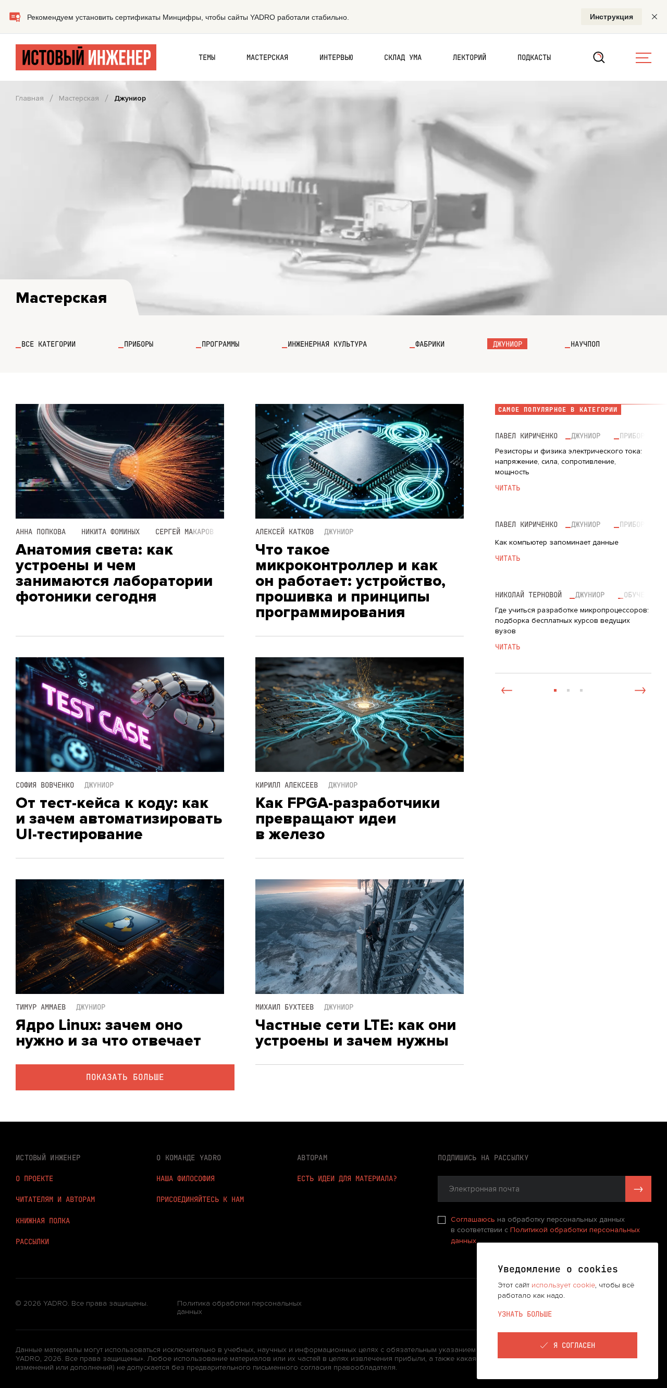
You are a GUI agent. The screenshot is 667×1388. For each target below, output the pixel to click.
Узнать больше (525, 1314)
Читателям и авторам (55, 1199)
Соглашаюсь (474, 1219)
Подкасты (534, 57)
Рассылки (32, 1241)
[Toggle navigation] (643, 57)
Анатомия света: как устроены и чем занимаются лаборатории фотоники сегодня (114, 573)
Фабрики (429, 344)
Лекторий (469, 57)
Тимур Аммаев (41, 1007)
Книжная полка (43, 1220)
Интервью (336, 57)
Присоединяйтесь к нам (200, 1199)
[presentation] (506, 690)
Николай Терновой (528, 594)
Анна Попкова (41, 531)
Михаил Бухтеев (284, 1007)
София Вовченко (45, 785)
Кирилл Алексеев (286, 785)
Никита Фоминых (110, 531)
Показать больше (125, 1077)
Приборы (138, 344)
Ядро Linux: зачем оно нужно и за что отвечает (108, 1033)
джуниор (585, 435)
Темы (207, 57)
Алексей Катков (284, 531)
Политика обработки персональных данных (239, 1308)
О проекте (34, 1178)
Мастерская (267, 57)
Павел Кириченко (526, 435)
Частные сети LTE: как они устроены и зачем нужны (355, 1033)
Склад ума (403, 57)
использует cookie (563, 1285)
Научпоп (585, 344)
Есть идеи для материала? (347, 1178)
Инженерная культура (327, 344)
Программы (220, 344)
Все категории (48, 344)
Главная (30, 98)
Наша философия (185, 1178)
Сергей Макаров (184, 531)
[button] (555, 690)
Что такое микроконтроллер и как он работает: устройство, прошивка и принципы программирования (350, 581)
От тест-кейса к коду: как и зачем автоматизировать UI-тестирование (119, 818)
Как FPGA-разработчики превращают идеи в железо (347, 818)
